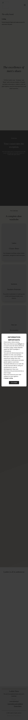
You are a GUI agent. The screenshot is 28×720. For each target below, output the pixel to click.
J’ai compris (14, 382)
